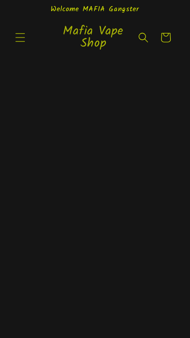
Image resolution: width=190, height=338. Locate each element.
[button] (20, 37)
